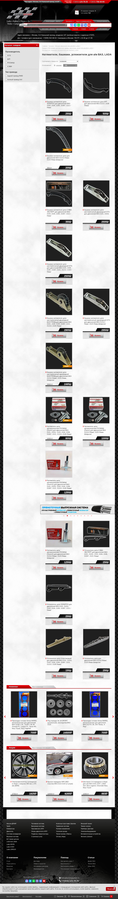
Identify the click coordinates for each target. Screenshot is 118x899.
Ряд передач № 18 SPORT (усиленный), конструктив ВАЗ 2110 (58, 723)
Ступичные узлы (36, 836)
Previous (5, 717)
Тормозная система (62, 826)
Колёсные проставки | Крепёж (66, 823)
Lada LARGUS (11, 849)
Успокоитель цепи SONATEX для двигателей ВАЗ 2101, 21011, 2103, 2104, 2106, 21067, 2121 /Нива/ (59, 607)
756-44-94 (97, 2)
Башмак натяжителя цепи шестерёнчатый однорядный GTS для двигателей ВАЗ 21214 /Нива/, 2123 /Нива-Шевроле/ (97, 321)
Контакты (10, 869)
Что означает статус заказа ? (70, 869)
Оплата (52, 29)
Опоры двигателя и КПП (39, 831)
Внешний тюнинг (86, 823)
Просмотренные (69, 896)
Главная (44, 46)
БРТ (8, 59)
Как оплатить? (27, 896)
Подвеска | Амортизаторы (39, 834)
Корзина (102, 896)
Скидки (83, 29)
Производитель (12, 52)
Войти (58, 21)
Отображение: (47, 65)
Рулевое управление (63, 829)
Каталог (51, 46)
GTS (9, 55)
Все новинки (37, 687)
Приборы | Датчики (87, 829)
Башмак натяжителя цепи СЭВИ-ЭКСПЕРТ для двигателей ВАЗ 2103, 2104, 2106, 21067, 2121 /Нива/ (59, 213)
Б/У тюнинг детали (13, 839)
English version (37, 21)
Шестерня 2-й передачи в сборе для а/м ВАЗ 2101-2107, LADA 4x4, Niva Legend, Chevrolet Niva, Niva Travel (95, 784)
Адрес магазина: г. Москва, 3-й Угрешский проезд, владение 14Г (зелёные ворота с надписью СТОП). (56, 35)
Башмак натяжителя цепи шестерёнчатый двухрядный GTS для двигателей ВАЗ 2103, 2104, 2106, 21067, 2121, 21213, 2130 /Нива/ (59, 268)
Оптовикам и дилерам (41, 866)
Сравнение (87, 896)
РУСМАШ (11, 63)
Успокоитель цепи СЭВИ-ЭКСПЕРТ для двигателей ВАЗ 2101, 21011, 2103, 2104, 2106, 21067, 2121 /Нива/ (96, 553)
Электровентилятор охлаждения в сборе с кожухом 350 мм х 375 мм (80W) (24, 784)
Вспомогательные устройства (90, 834)
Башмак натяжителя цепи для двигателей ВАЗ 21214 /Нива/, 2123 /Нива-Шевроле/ (58, 158)
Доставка (45, 29)
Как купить (69, 21)
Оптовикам (103, 29)
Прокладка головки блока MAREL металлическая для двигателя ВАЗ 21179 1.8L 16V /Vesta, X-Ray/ (95, 723)
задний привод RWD (15, 76)
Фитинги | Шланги (86, 836)
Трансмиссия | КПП (37, 829)
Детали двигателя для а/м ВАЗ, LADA (67, 46)
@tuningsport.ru (70, 878)
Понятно (110, 889)
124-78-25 (80, 2)
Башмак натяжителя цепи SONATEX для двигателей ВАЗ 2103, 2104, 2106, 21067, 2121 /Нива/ (59, 104)
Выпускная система (37, 826)
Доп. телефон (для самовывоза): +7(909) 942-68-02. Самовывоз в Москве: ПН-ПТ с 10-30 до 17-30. (55, 38)
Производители (61, 29)
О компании (12, 857)
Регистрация (50, 21)
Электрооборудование (88, 831)
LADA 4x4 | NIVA (12, 841)
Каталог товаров (13, 45)
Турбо (8, 826)
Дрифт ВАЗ (91, 861)
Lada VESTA (11, 844)
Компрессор (11, 829)
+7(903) (70, 881)
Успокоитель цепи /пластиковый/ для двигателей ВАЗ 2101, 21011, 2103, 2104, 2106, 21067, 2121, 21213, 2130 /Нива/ (59, 661)
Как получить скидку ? (68, 866)
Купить (60, 119)
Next (113, 717)
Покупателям (40, 857)
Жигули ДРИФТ (11, 823)
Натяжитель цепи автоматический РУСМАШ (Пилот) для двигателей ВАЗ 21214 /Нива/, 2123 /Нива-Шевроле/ (95, 430)
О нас (8, 861)
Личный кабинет (102, 21)
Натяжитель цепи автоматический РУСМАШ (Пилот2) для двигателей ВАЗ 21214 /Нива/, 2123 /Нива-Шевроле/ (58, 554)
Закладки (55, 896)
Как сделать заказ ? (67, 861)
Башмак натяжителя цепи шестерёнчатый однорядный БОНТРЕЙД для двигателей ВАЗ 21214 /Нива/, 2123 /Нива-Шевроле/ (59, 376)
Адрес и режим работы (83, 21)
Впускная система (12, 836)
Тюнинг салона (86, 826)
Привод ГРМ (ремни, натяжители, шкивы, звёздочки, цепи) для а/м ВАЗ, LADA (67, 48)
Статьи (91, 29)
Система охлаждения (14, 834)
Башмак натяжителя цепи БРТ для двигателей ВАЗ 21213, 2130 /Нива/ (96, 104)
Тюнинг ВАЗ (91, 864)
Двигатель (10, 831)
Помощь (65, 857)
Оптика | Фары (61, 836)
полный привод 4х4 (14, 79)
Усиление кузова (61, 831)
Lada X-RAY (10, 847)
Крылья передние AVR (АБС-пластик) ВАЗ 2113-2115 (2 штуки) (60, 783)
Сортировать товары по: (50, 61)
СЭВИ (9, 66)
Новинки (75, 29)
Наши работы (11, 864)
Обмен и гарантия (40, 864)
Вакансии (10, 866)
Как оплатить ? (66, 864)
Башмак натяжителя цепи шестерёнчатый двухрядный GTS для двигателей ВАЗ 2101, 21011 (96, 212)
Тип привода (11, 72)
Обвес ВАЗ (91, 866)
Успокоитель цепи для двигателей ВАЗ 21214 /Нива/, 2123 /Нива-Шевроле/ (95, 660)
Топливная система (37, 823)
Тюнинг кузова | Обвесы (63, 834)
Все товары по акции (41, 748)
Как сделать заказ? (13, 896)
